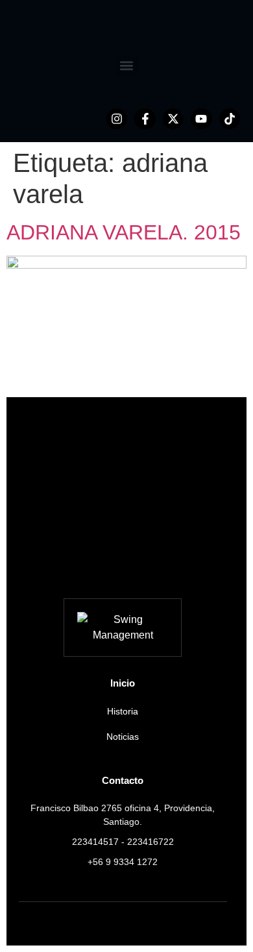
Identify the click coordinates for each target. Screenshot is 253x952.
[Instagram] (116, 118)
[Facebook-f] (144, 118)
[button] (127, 65)
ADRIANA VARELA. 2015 (123, 232)
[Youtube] (201, 118)
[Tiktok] (229, 118)
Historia (122, 711)
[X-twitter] (173, 118)
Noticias (122, 736)
